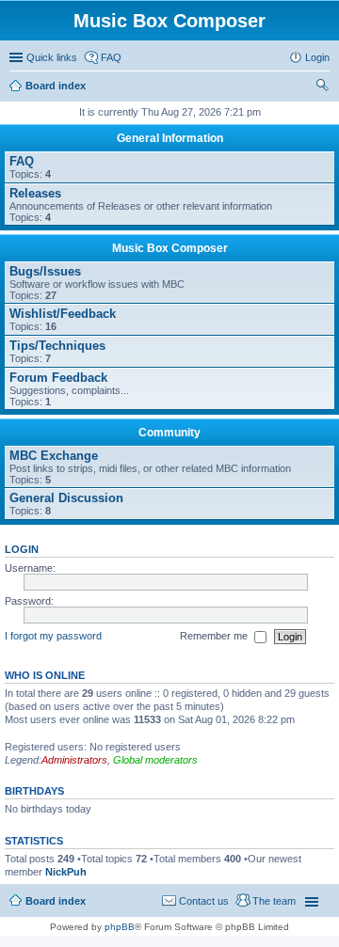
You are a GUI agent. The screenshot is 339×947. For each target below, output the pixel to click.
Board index (55, 85)
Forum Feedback (58, 378)
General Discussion (66, 498)
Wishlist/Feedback (62, 314)
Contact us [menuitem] (204, 901)
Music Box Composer (170, 248)
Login (22, 549)
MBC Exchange (53, 456)
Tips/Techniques (57, 346)
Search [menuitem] (322, 87)
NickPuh (66, 871)
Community (169, 432)
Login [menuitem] (317, 57)
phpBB (120, 927)
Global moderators (155, 759)
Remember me (215, 635)
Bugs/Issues (45, 271)
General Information (170, 138)
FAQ (21, 161)
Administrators (74, 759)
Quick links (51, 57)
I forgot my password (53, 635)
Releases (35, 193)
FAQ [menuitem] (111, 57)
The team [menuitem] (274, 901)
